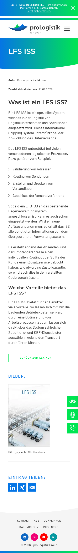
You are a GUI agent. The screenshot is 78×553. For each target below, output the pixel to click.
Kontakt (23, 520)
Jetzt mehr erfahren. (39, 11)
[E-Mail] (32, 487)
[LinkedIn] (12, 487)
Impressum (51, 526)
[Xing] (22, 487)
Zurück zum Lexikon (36, 357)
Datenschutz (29, 526)
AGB (37, 520)
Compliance (52, 520)
